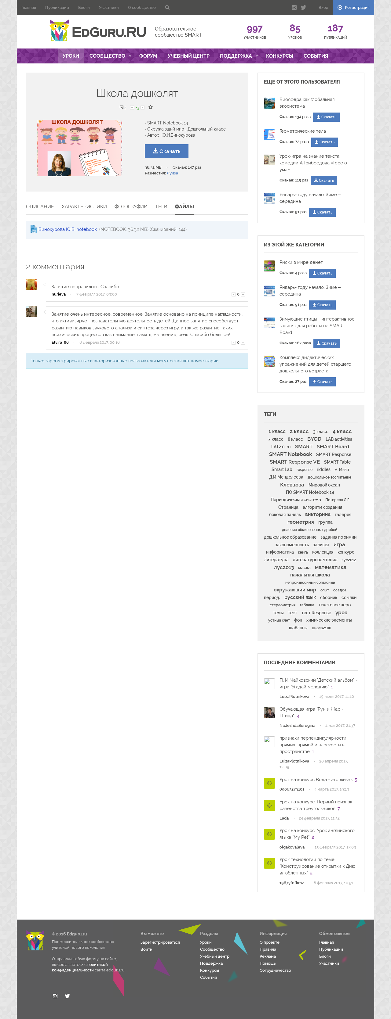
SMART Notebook (290, 454)
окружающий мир (295, 590)
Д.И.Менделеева (286, 477)
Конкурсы (279, 56)
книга (303, 552)
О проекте (270, 942)
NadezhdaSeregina (297, 725)
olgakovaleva (292, 847)
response (304, 470)
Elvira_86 (60, 342)
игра (339, 544)
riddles (324, 469)
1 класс (277, 431)
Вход (323, 7)
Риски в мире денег (301, 262)
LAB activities (339, 439)
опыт (324, 590)
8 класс (295, 439)
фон (298, 620)
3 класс (320, 431)
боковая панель (285, 514)
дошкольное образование (290, 537)
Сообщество (108, 56)
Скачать (169, 151)
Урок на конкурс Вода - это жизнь (316, 779)
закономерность (292, 544)
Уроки (71, 56)
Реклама (268, 956)
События (316, 56)
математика (330, 567)
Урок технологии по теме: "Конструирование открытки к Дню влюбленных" (317, 866)
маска (304, 567)
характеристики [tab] (84, 207)
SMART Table (337, 462)
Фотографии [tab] (131, 207)
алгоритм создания (322, 507)
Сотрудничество (275, 970)
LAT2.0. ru (281, 446)
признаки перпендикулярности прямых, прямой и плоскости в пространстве (313, 744)
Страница (288, 507)
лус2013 (284, 567)
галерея (343, 514)
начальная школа (310, 575)
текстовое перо (335, 604)
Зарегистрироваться (160, 942)
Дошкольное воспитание (329, 477)
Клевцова (292, 485)
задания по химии (338, 537)
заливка (321, 544)
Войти (146, 949)
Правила (268, 949)
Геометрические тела (303, 131)
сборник (328, 597)
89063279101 (292, 789)
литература (276, 559)
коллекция (322, 552)
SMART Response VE (295, 462)
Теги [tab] (161, 207)
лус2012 (349, 560)
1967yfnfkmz (292, 883)
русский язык (300, 597)
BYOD (314, 439)
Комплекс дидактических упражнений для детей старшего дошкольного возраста (315, 364)
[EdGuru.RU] (97, 30)
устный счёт (279, 620)
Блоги (84, 7)
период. (272, 597)
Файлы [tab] (184, 207)
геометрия (300, 522)
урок (341, 612)
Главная (28, 7)
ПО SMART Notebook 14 (310, 492)
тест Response (316, 612)
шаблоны (298, 627)
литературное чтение (315, 559)
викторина (318, 514)
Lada (284, 818)
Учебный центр (189, 56)
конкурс (346, 552)
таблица (307, 605)
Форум (148, 56)
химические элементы (329, 620)
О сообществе (142, 7)
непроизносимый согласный (310, 582)
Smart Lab (282, 469)
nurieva (59, 294)
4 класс (342, 431)
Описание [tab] (40, 207)
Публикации (57, 7)
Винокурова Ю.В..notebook (68, 229)
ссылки (349, 597)
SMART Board (333, 447)
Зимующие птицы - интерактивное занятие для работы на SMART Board (317, 325)
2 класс (299, 431)
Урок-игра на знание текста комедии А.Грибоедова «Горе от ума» (314, 162)
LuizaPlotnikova (294, 696)
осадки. (340, 590)
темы (278, 612)
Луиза (172, 173)
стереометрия (282, 605)
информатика (280, 552)
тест (292, 612)
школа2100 (321, 628)
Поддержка (236, 56)
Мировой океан (324, 485)
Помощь (268, 963)
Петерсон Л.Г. (337, 500)
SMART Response (333, 454)
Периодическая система (296, 499)
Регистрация (357, 7)
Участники (109, 7)
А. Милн (342, 470)
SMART (303, 446)
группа (325, 522)
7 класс (275, 439)
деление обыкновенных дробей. (310, 530)
